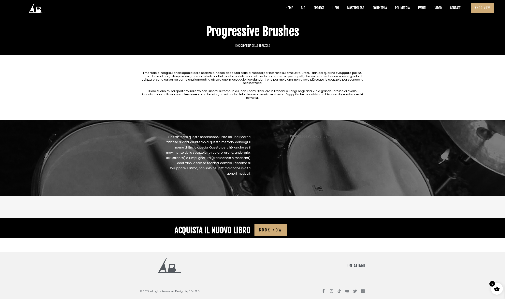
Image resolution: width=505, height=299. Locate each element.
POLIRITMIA (379, 8)
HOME (289, 8)
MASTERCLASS (355, 8)
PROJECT (318, 8)
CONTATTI (455, 8)
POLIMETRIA (402, 8)
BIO (303, 8)
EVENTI (422, 8)
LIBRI (335, 8)
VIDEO (438, 8)
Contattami (355, 265)
